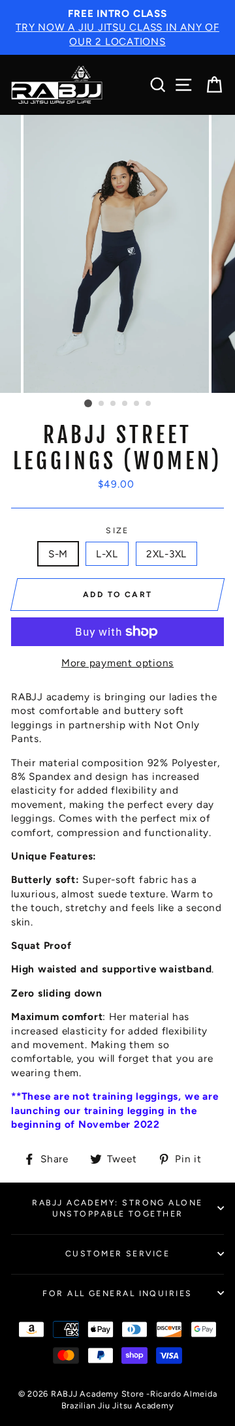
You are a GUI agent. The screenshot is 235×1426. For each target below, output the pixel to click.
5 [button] (137, 404)
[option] (117, 27)
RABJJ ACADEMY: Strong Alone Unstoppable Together (117, 1208)
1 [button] (88, 403)
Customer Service (117, 1253)
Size (117, 530)
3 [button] (113, 404)
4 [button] (125, 404)
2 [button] (102, 404)
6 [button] (149, 404)
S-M (58, 554)
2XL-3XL (166, 554)
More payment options (117, 663)
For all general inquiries (117, 1293)
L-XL (107, 554)
